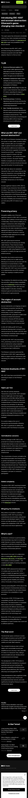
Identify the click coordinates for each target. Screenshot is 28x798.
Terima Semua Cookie (14, 789)
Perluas (23, 710)
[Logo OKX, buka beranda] (5, 2)
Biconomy (12, 558)
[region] (14, 785)
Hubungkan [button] (19, 2)
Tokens (10, 10)
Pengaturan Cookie (14, 793)
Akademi (3, 10)
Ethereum (11, 284)
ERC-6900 (9, 565)
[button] (2, 7)
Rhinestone (4, 558)
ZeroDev (20, 558)
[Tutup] (25, 774)
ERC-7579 (13, 556)
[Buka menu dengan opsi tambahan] (25, 2)
